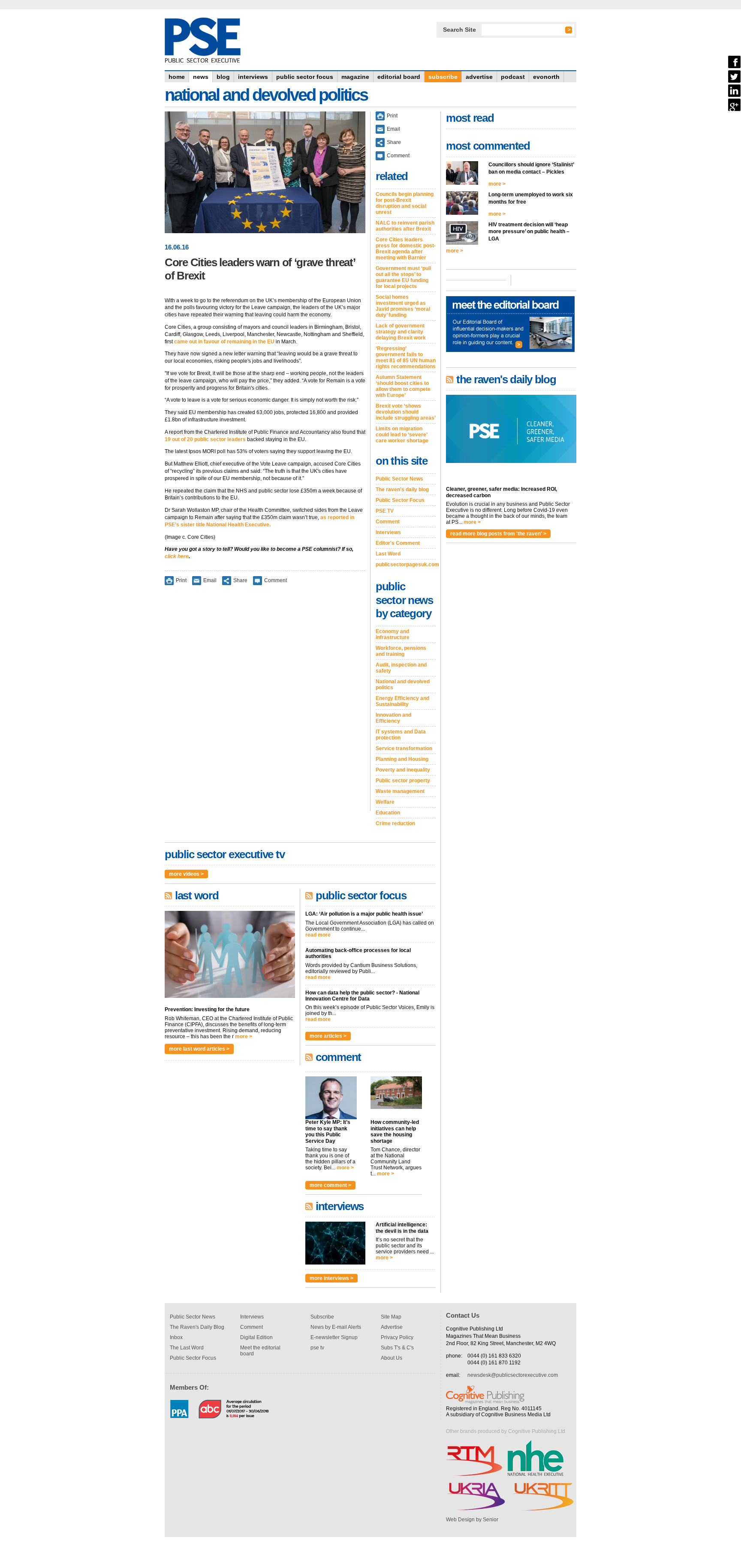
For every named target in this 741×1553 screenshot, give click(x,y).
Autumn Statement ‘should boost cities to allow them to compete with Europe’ (403, 386)
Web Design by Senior (472, 1520)
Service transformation (404, 748)
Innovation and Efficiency (393, 718)
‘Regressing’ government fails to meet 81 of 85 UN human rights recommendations (406, 357)
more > (243, 1036)
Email (210, 580)
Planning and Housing (402, 759)
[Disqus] (265, 704)
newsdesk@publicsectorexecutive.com (512, 1375)
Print (181, 580)
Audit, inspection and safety (401, 668)
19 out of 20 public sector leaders (205, 439)
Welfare (385, 802)
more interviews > (331, 1278)
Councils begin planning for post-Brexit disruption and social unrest (405, 203)
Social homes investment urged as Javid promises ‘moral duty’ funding (403, 306)
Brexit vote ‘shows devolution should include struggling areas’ (406, 412)
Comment (275, 580)
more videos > (186, 874)
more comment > (330, 1185)
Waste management (400, 791)
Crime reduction (395, 823)
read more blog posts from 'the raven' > (498, 534)
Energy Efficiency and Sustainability (402, 701)
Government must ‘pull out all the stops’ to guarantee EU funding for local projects (403, 277)
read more (318, 935)
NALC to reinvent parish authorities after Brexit (405, 226)
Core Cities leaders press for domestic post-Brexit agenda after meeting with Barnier (406, 249)
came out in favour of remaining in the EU (224, 342)
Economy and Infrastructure (393, 634)
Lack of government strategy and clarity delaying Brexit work (401, 332)
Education (388, 813)
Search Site (459, 29)
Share (240, 580)
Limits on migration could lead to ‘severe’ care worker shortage (402, 435)
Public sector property (403, 781)
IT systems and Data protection (401, 735)
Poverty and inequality (403, 770)
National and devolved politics (403, 685)
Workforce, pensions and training (401, 651)
